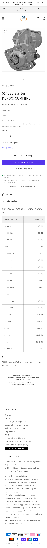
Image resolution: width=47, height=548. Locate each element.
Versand (11, 124)
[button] (3, 18)
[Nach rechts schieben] (29, 79)
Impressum (10, 431)
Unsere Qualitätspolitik (15, 421)
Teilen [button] (7, 357)
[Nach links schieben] (18, 79)
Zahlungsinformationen (16, 428)
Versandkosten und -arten (16, 425)
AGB (7, 435)
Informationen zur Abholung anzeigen (19, 186)
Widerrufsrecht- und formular (18, 441)
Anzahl (4, 130)
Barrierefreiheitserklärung (16, 444)
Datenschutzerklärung (15, 438)
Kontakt (8, 418)
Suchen (8, 415)
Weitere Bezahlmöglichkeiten (23, 169)
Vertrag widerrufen (16, 448)
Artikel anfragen (9, 148)
